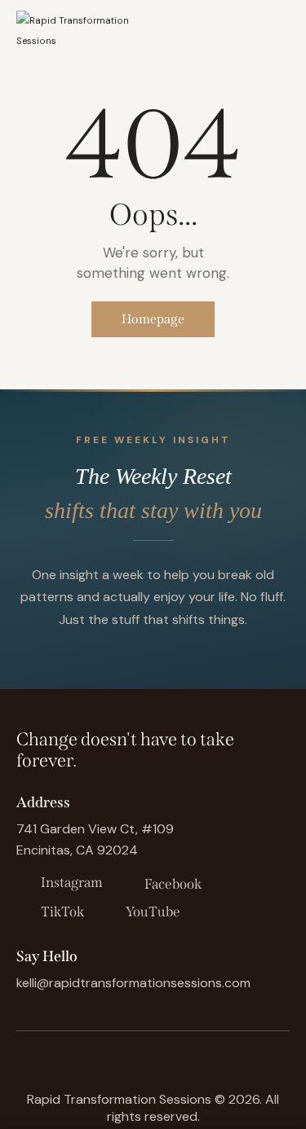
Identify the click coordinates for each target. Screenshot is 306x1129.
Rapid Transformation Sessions (119, 1099)
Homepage (153, 319)
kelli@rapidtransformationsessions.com (133, 982)
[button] (285, 30)
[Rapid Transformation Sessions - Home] (80, 29)
